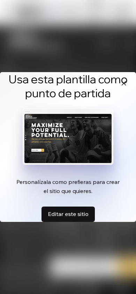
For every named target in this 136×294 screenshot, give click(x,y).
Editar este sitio (68, 213)
